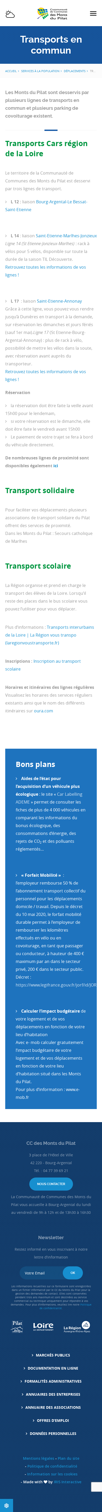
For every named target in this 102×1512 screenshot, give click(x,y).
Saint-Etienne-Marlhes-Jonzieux (66, 236)
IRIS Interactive (67, 1481)
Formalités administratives (53, 1381)
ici (55, 466)
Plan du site (68, 1458)
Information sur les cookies (52, 1473)
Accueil (11, 71)
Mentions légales (38, 1458)
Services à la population (40, 71)
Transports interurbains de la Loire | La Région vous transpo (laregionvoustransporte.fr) (49, 635)
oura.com (43, 711)
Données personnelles (53, 1433)
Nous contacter (51, 1184)
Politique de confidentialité (52, 1466)
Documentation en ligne (53, 1368)
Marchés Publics (53, 1355)
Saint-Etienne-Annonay (59, 301)
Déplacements (75, 71)
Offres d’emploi (53, 1420)
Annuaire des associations (53, 1407)
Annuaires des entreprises (53, 1394)
